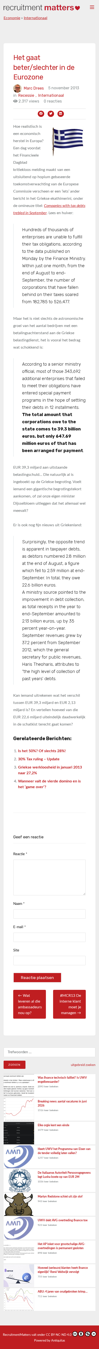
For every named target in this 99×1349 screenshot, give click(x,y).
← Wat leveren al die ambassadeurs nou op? (30, 1004)
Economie (12, 18)
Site (16, 950)
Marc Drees (34, 88)
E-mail (19, 927)
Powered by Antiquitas (49, 1340)
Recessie (27, 95)
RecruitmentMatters (17, 1335)
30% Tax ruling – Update (39, 759)
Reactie (20, 854)
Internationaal (35, 18)
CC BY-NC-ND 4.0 (59, 1335)
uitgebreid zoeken (83, 1065)
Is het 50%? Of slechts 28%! (42, 751)
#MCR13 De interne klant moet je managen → (70, 1004)
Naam (19, 904)
